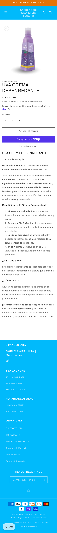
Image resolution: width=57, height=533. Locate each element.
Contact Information (16, 461)
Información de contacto (22, 522)
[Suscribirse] (44, 479)
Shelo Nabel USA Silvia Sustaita (32, 514)
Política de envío (41, 522)
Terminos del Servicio (16, 448)
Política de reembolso (30, 527)
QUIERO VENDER (14, 428)
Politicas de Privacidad (17, 441)
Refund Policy (13, 455)
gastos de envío (11, 101)
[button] (6, 12)
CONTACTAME (13, 435)
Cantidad (6, 115)
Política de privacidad (20, 518)
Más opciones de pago (28, 146)
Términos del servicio (40, 518)
